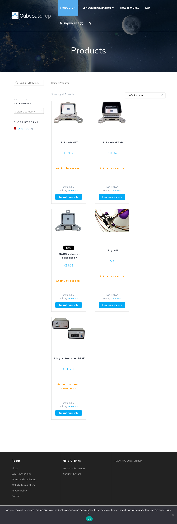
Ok (89, 518)
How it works (129, 7)
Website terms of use (24, 485)
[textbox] (28, 111)
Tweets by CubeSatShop (128, 460)
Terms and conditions (24, 479)
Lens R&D (23, 128)
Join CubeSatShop (21, 474)
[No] (172, 515)
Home (54, 82)
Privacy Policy (19, 490)
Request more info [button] (68, 197)
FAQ (147, 7)
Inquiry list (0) (73, 23)
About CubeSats (72, 474)
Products (66, 7)
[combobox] (29, 111)
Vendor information (97, 7)
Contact (16, 496)
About (15, 468)
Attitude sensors (68, 168)
